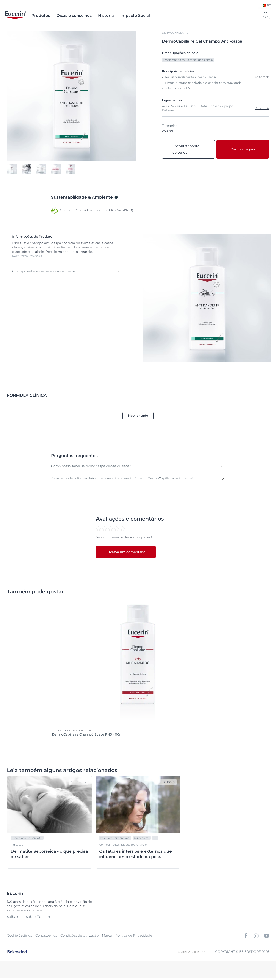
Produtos (40, 15)
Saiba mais (262, 108)
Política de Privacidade (133, 935)
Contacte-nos (46, 935)
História (106, 15)
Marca (107, 935)
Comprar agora (243, 149)
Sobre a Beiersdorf (193, 951)
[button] (66, 272)
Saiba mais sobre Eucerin (28, 917)
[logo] (15, 15)
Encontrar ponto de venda (185, 149)
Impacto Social (135, 15)
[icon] (245, 935)
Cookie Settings (19, 935)
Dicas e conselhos (74, 15)
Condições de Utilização (79, 935)
